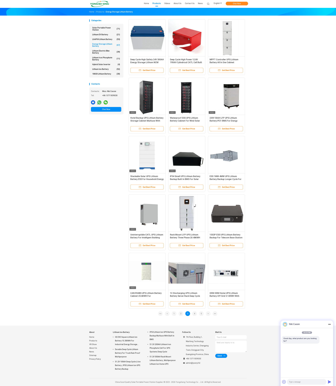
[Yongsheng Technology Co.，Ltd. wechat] (106, 102)
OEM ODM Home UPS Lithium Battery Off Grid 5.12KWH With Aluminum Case (224, 296)
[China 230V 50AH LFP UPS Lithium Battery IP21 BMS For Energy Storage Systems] (226, 96)
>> (215, 314)
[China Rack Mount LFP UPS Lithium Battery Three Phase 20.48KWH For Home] (186, 213)
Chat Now (237, 3)
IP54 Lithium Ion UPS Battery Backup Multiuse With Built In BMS (162, 335)
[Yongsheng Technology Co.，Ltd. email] (93, 102)
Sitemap (92, 355)
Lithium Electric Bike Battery (106, 52)
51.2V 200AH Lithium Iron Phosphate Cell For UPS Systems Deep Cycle (160, 348)
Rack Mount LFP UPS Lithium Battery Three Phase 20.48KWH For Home (185, 237)
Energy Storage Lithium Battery (106, 45)
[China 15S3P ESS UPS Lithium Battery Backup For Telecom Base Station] (226, 213)
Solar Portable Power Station (106, 29)
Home (91, 337)
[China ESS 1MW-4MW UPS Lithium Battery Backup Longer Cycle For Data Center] (226, 154)
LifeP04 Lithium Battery (106, 39)
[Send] (329, 382)
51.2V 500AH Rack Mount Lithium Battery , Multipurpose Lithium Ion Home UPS (162, 360)
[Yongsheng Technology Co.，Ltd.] (99, 4)
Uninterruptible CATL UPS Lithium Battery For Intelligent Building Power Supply (146, 237)
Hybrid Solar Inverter (106, 64)
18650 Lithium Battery (106, 74)
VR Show (93, 344)
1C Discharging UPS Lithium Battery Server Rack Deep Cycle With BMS (185, 296)
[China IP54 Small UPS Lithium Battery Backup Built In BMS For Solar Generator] (186, 154)
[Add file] (284, 382)
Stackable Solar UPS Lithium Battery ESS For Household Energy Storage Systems (147, 179)
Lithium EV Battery (106, 35)
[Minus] (329, 324)
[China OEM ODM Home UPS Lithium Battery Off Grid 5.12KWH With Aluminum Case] (226, 271)
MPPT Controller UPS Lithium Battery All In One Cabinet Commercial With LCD (224, 62)
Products (93, 341)
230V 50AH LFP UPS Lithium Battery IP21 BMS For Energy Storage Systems (223, 121)
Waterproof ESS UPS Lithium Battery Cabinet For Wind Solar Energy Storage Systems (185, 121)
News (91, 352)
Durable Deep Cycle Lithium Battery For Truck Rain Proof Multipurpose (127, 353)
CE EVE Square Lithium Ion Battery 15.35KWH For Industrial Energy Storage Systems (126, 341)
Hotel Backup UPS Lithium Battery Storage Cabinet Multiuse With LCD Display (146, 121)
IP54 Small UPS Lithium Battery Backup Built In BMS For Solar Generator (185, 179)
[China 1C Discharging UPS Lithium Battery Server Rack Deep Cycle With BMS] (186, 271)
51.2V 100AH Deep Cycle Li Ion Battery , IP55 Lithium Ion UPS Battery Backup (128, 365)
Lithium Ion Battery (106, 69)
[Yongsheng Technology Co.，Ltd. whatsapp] (99, 102)
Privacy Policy (95, 359)
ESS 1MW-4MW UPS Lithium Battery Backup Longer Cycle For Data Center (225, 179)
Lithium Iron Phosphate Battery (106, 59)
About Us (93, 348)
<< (160, 314)
